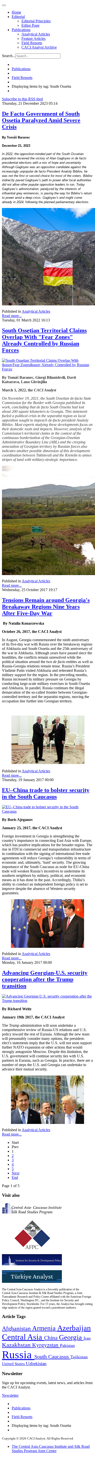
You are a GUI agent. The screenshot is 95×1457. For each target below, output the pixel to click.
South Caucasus (52, 1357)
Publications (21, 30)
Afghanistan (17, 1328)
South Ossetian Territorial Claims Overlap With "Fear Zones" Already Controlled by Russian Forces (44, 340)
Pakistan (67, 1345)
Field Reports (31, 43)
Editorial (18, 17)
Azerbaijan (74, 1328)
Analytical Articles (35, 34)
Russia (18, 1355)
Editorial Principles (36, 21)
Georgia (71, 1337)
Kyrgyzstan (46, 1345)
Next (15, 1173)
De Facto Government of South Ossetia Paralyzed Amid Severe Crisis (41, 120)
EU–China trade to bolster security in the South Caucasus (45, 793)
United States (14, 1364)
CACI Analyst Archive (39, 47)
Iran (87, 1338)
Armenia (44, 1328)
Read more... (12, 316)
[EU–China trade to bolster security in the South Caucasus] (47, 811)
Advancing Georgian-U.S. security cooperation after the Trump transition (44, 979)
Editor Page (30, 25)
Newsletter (10, 1395)
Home (16, 12)
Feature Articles (33, 38)
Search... (8, 56)
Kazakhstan (17, 1345)
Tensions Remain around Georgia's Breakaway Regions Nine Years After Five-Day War (46, 606)
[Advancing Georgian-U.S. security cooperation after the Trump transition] (47, 1001)
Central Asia (23, 1336)
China (51, 1338)
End (15, 1177)
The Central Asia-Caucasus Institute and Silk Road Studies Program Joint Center (51, 1448)
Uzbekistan (36, 1363)
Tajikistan (79, 1356)
